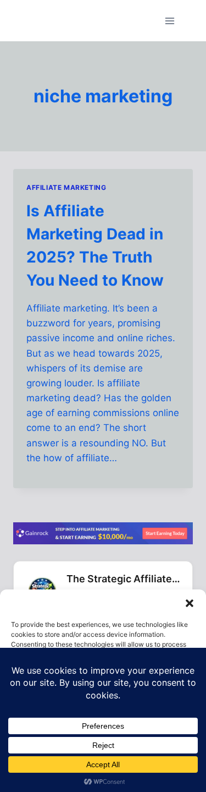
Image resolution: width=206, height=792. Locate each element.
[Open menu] (169, 20)
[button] (189, 603)
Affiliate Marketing (66, 187)
